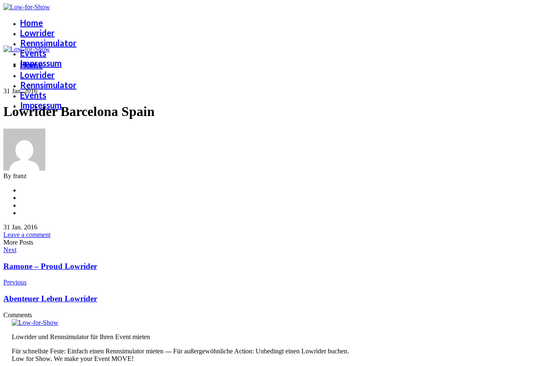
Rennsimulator (48, 43)
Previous (14, 282)
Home (31, 23)
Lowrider (37, 33)
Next (9, 249)
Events (33, 53)
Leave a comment (26, 234)
